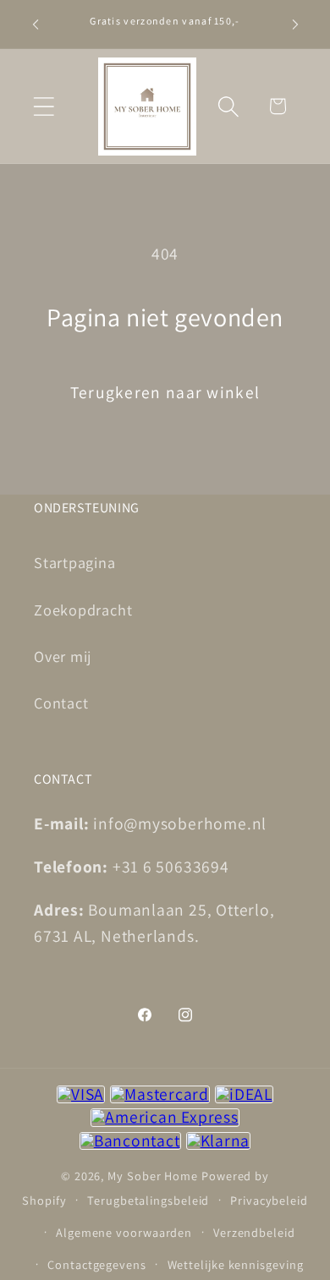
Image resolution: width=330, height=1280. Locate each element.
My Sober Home (152, 1176)
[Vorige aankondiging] (35, 24)
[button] (43, 106)
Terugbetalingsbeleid (148, 1200)
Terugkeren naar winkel (165, 392)
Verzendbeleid (254, 1232)
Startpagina (75, 562)
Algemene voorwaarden (124, 1232)
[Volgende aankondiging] (295, 24)
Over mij (62, 656)
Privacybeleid (269, 1200)
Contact (61, 702)
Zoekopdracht (83, 609)
